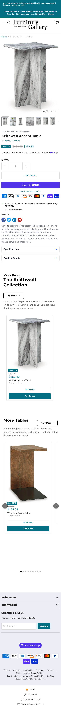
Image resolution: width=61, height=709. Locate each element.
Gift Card (50, 670)
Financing (39, 670)
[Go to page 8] (37, 571)
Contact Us (27, 670)
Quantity (5, 160)
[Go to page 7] (35, 571)
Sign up (44, 626)
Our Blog (50, 676)
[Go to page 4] (28, 571)
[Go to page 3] (25, 571)
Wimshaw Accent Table (18, 513)
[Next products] (56, 506)
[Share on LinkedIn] (14, 220)
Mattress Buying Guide (32, 673)
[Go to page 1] (21, 572)
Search (7, 670)
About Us (16, 670)
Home (4, 37)
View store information (13, 210)
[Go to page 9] (40, 571)
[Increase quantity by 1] (26, 166)
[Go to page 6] (33, 571)
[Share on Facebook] (3, 220)
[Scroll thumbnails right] (57, 121)
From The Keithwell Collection (15, 132)
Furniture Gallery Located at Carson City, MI (25, 676)
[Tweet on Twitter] (9, 220)
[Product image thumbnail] (13, 121)
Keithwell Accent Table (20, 380)
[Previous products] (5, 506)
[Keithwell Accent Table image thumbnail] (5, 121)
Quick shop (30, 389)
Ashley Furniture (12, 140)
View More (12, 295)
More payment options (31, 191)
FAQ (18, 673)
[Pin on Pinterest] (20, 220)
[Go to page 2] (23, 571)
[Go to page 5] (30, 571)
